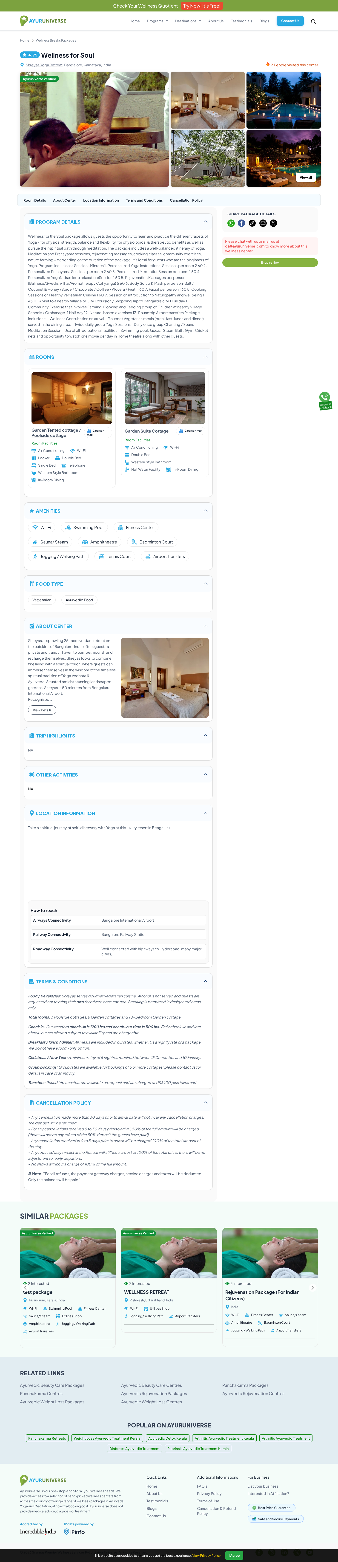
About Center (64, 200)
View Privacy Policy (206, 1555)
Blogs (264, 21)
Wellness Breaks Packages (56, 40)
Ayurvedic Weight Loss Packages (52, 1401)
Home (135, 21)
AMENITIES (48, 510)
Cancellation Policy (186, 200)
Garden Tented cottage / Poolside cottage (56, 432)
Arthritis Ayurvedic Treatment (286, 1438)
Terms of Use (208, 1500)
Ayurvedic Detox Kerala (167, 1438)
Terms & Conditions (62, 981)
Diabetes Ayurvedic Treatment (134, 1448)
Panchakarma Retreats (47, 1438)
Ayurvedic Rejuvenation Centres (253, 1393)
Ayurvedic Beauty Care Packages (52, 1385)
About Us (216, 21)
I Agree (234, 1555)
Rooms (45, 356)
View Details (42, 710)
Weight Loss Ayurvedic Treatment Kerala (107, 1438)
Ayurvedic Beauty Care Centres (151, 1385)
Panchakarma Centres (41, 1393)
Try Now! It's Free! (202, 5)
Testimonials (241, 21)
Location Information (101, 200)
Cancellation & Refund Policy (216, 1511)
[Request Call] (325, 400)
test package (37, 1292)
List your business (263, 1486)
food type (49, 583)
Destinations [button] (186, 21)
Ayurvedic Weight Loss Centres (151, 1401)
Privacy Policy (209, 1493)
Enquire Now (270, 262)
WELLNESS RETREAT (146, 1292)
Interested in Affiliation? (268, 1493)
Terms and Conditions (144, 200)
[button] (312, 1288)
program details (58, 221)
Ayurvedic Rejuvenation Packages (154, 1393)
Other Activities (57, 774)
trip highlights (55, 735)
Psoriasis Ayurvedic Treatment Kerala (198, 1448)
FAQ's (202, 1486)
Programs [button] (155, 21)
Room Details (34, 200)
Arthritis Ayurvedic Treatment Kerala (224, 1438)
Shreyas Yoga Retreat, (44, 64)
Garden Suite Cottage (147, 430)
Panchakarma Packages (245, 1385)
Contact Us (290, 21)
